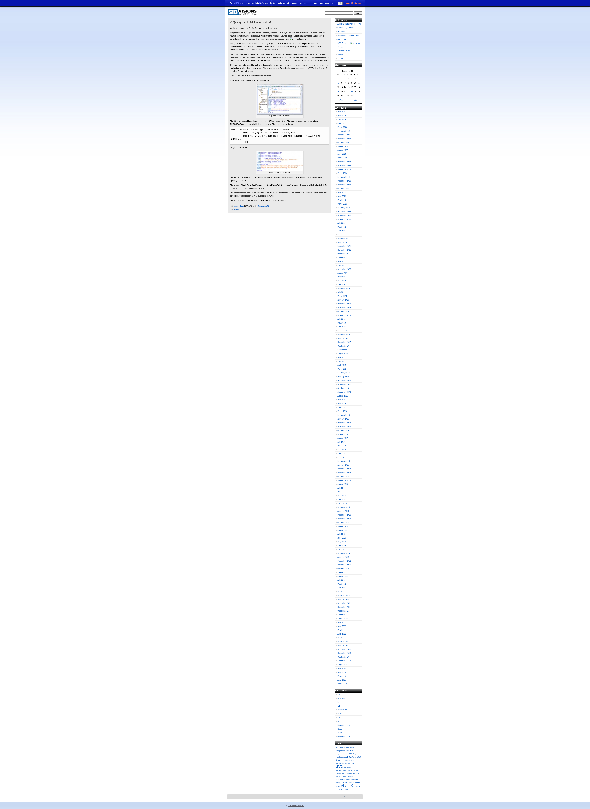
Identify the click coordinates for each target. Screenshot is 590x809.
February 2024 (343, 177)
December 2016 (344, 380)
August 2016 (342, 396)
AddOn (342, 748)
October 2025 (343, 142)
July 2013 (341, 534)
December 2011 (344, 603)
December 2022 (344, 212)
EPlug (344, 754)
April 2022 (341, 231)
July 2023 (341, 192)
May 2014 (341, 496)
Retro (339, 729)
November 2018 (344, 308)
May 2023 (341, 200)
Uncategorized (343, 737)
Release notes (343, 725)
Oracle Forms (350, 773)
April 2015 (341, 453)
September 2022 (344, 219)
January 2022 (343, 242)
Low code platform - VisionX (349, 35)
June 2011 (341, 626)
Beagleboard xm (342, 751)
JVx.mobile (348, 767)
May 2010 (341, 676)
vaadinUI (356, 783)
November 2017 (344, 342)
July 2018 (341, 319)
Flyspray (355, 754)
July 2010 (341, 668)
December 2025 (344, 135)
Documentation (343, 32)
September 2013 (344, 526)
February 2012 (343, 595)
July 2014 (341, 488)
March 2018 (342, 331)
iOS (349, 757)
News (236, 206)
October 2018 (343, 311)
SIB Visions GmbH (296, 806)
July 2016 (341, 400)
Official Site (342, 39)
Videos (340, 58)
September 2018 (344, 315)
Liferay (350, 770)
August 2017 (342, 354)
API (338, 694)
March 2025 (342, 158)
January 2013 (343, 557)
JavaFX (339, 760)
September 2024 (344, 169)
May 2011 (341, 630)
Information (342, 710)
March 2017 (342, 369)
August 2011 (342, 618)
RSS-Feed (341, 43)
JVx (339, 766)
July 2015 (341, 442)
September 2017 (344, 350)
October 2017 (343, 346)
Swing (338, 783)
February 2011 (343, 642)
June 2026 (341, 116)
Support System (344, 51)
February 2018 (343, 334)
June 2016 (341, 404)
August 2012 (342, 576)
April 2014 (341, 499)
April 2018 (341, 327)
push (338, 776)
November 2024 (344, 165)
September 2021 (344, 258)
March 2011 (342, 638)
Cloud (353, 751)
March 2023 (342, 204)
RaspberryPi (340, 779)
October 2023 (343, 189)
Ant (353, 748)
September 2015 (344, 434)
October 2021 (343, 254)
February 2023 (343, 208)
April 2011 (341, 634)
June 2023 (341, 196)
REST (348, 779)
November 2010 (344, 653)
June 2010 (341, 672)
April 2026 (341, 123)
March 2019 (342, 296)
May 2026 (341, 119)
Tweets (340, 55)
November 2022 (344, 215)
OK (340, 3)
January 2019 (343, 300)
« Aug (340, 100)
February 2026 (343, 131)
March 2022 (342, 235)
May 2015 (341, 450)
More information (353, 3)
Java (359, 757)
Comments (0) (263, 206)
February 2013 (343, 553)
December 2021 (344, 246)
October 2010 (343, 657)
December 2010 (344, 649)
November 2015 (344, 427)
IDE (338, 706)
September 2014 (344, 480)
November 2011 (344, 607)
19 (338, 91)
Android (349, 748)
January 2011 (343, 645)
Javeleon (347, 763)
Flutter (349, 754)
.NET (338, 748)
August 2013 (342, 530)
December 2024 (344, 162)
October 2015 (343, 430)
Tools (339, 733)
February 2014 (343, 507)
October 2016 (343, 388)
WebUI (347, 789)
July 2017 (341, 357)
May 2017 (341, 361)
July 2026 (341, 112)
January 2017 (343, 377)
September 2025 (344, 146)
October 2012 (343, 569)
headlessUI (343, 757)
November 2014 (344, 473)
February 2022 (343, 238)
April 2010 (341, 680)
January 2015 (343, 465)
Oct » (356, 100)
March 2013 (342, 549)
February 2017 (343, 373)
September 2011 (344, 615)
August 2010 (342, 665)
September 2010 (344, 661)
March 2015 (342, 457)
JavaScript (340, 763)
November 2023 (344, 185)
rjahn (242, 206)
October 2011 (343, 611)
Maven (355, 770)
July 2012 (341, 580)
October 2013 (343, 523)
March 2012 (342, 592)
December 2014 (344, 469)
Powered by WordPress (352, 797)
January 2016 (343, 419)
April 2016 (341, 407)
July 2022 (341, 223)
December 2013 (344, 515)
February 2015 (343, 461)
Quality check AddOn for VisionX (252, 22)
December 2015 (344, 423)
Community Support (345, 28)
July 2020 (341, 277)
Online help (340, 773)
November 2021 (344, 250)
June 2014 (341, 492)
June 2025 (341, 154)
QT (341, 776)
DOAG (358, 751)
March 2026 (342, 127)
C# (349, 751)
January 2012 (343, 599)
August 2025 (342, 150)
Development (343, 698)
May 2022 (341, 227)
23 (352, 91)
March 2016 (342, 411)
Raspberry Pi (348, 776)
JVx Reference (341, 770)
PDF (357, 773)
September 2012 (344, 572)
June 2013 (341, 538)
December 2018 (344, 304)
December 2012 (344, 561)
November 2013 (344, 519)
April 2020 (341, 284)
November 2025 (344, 139)
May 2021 (341, 265)
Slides (340, 47)
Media (340, 717)
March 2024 (342, 173)
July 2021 (341, 261)
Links (339, 714)
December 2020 (344, 269)
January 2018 (343, 338)
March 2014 (342, 503)
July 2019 (341, 292)
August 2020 (342, 273)
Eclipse (338, 754)
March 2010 (342, 684)
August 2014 (342, 484)
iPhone (353, 757)
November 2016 (344, 384)
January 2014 (343, 511)
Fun (339, 702)
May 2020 (341, 281)
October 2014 (343, 476)
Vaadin (349, 782)
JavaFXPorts (349, 760)
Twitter (343, 783)
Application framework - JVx (349, 24)
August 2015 (342, 438)
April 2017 (341, 365)
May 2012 (341, 584)
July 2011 (341, 622)
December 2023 (344, 181)
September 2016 (344, 392)
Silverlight (354, 779)
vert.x (338, 786)
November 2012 (344, 565)
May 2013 (341, 542)
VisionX (237, 209)
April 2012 (341, 588)
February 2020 (343, 288)
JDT (353, 763)
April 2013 (341, 546)
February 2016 (343, 415)
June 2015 (341, 446)
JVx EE (355, 767)
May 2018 (341, 323)
